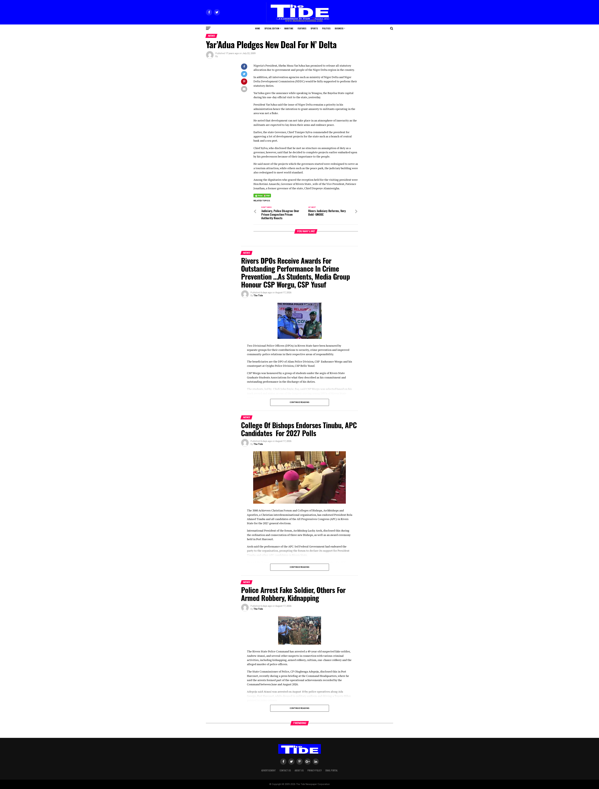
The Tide (258, 295)
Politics (326, 28)
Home (257, 28)
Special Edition (271, 28)
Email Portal (331, 770)
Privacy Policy (314, 770)
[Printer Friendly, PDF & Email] (262, 195)
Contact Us (285, 770)
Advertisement (268, 770)
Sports (314, 28)
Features (302, 28)
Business (339, 28)
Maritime (288, 28)
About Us (299, 770)
